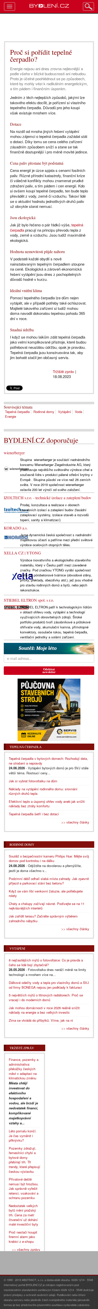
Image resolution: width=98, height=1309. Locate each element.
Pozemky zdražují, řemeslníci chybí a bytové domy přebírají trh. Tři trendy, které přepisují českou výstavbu (24, 1160)
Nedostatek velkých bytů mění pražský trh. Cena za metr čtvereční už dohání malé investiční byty (23, 1215)
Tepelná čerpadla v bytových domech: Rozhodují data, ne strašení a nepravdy (48, 761)
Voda (78, 411)
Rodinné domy (43, 411)
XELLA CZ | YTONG (22, 552)
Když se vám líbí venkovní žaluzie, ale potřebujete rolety (46, 893)
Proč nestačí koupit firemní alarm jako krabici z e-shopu (23, 1237)
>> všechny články (75, 822)
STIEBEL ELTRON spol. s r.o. (29, 600)
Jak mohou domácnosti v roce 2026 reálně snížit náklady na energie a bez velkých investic (44, 1010)
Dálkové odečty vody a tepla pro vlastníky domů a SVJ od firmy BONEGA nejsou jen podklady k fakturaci (49, 985)
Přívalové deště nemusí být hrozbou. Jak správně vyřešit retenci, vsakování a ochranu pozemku (24, 1188)
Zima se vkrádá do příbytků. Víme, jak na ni (41, 1020)
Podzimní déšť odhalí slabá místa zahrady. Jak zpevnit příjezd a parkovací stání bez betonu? (49, 881)
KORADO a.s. (16, 527)
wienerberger (14, 452)
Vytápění (64, 411)
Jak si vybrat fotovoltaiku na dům (33, 781)
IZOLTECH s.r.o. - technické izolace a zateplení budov (47, 497)
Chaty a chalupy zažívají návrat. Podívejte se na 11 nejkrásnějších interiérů (46, 906)
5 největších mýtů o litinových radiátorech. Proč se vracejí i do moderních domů (46, 997)
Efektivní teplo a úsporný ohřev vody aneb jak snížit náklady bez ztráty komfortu (47, 804)
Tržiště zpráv (63, 371)
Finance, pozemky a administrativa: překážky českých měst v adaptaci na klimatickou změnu (23, 1068)
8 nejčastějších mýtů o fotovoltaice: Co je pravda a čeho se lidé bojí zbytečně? (46, 962)
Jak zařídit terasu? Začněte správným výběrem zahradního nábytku (43, 918)
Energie (10, 416)
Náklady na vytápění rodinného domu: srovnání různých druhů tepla (43, 791)
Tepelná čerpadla (17, 411)
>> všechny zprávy (26, 1249)
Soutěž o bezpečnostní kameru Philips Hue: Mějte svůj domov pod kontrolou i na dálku (49, 858)
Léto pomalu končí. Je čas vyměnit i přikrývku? (23, 1136)
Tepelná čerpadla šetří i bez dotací (34, 814)
